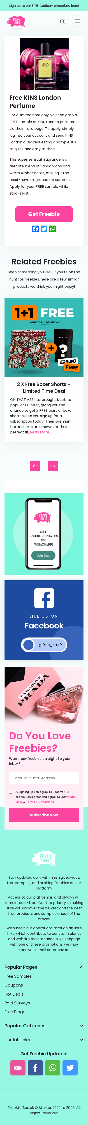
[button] (53, 466)
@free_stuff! (50, 644)
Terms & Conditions (40, 802)
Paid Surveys (17, 1003)
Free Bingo (15, 1011)
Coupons (14, 985)
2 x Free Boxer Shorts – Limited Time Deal (44, 387)
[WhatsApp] (44, 573)
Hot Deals (14, 994)
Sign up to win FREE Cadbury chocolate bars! (44, 5)
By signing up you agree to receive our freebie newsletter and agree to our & (45, 797)
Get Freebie (44, 214)
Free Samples (18, 976)
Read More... (40, 432)
